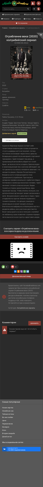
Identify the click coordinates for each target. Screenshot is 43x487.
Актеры (28, 19)
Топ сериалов (22, 23)
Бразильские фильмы (33, 14)
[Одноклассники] (18, 271)
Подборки (17, 19)
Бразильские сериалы (12, 14)
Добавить (35, 323)
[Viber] (21, 271)
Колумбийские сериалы (17, 28)
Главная (4, 28)
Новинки (6, 19)
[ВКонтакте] (15, 271)
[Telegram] (27, 271)
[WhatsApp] (24, 271)
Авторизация (33, 3)
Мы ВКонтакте (16, 449)
